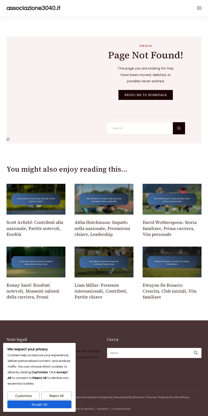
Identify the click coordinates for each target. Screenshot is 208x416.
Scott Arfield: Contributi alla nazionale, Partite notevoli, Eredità (34, 228)
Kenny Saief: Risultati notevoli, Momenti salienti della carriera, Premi (33, 291)
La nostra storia (82, 357)
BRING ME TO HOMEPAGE (146, 95)
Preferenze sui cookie (79, 351)
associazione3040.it (33, 8)
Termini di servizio (82, 409)
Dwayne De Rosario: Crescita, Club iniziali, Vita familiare (169, 291)
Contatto (102, 409)
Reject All (56, 396)
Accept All (39, 404)
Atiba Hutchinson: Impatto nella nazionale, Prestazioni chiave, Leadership (102, 228)
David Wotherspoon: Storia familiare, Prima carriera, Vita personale (170, 228)
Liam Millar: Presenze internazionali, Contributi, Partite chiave (101, 291)
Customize (23, 396)
